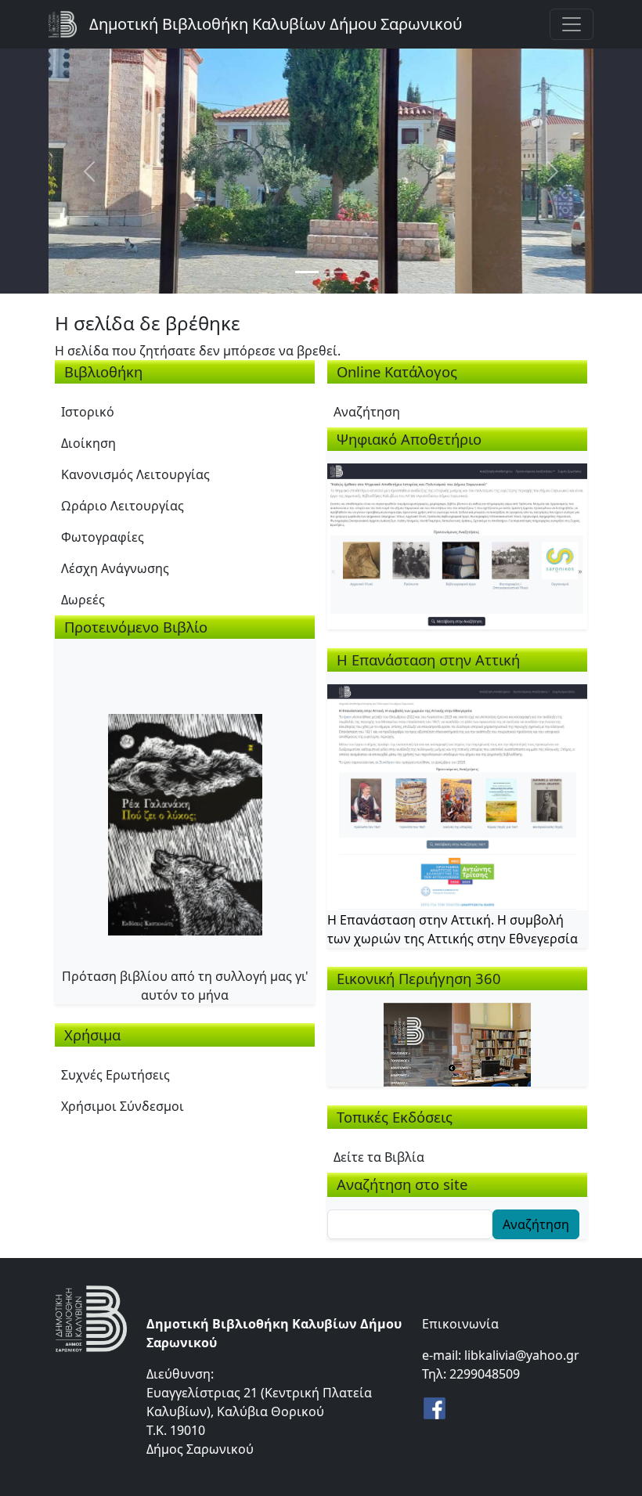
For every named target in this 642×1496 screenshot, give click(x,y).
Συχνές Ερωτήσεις (115, 1074)
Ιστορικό (87, 411)
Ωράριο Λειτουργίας (122, 505)
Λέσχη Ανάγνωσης (115, 568)
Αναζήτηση (367, 411)
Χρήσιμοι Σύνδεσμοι (122, 1106)
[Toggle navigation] (571, 24)
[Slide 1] (307, 272)
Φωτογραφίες (102, 537)
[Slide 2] (335, 272)
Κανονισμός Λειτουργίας (135, 474)
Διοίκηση (88, 443)
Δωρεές (83, 599)
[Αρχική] (69, 24)
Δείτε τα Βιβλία (379, 1157)
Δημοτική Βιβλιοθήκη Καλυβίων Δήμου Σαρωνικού (275, 23)
